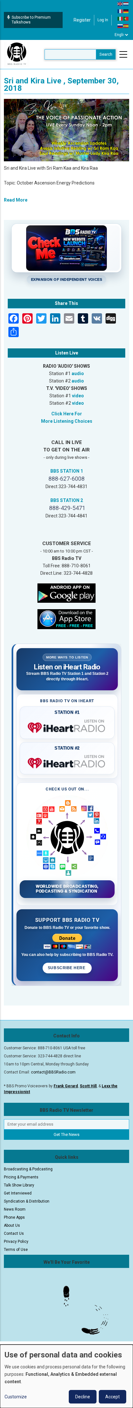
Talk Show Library (19, 1185)
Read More (15, 200)
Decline (82, 1396)
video (78, 395)
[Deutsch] (126, 11)
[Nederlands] (126, 3)
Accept (112, 1396)
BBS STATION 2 (66, 500)
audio (78, 373)
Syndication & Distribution (26, 1201)
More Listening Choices (66, 421)
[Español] (126, 26)
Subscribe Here (67, 968)
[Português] (126, 18)
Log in (102, 20)
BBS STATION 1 (66, 471)
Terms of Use (16, 1249)
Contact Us (14, 1233)
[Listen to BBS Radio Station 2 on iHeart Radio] (67, 761)
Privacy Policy (16, 1241)
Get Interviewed (18, 1193)
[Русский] (120, 26)
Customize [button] (16, 1396)
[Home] (17, 54)
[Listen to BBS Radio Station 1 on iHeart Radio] (67, 726)
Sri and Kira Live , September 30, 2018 (61, 84)
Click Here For (66, 413)
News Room (15, 1209)
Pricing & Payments (21, 1177)
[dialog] (66, 1376)
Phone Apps (14, 1217)
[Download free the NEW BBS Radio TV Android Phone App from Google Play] (66, 592)
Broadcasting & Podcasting (28, 1169)
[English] (120, 3)
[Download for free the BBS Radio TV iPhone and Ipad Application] (66, 618)
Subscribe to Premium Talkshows (31, 19)
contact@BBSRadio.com (53, 1072)
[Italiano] (120, 18)
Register (82, 20)
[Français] (120, 11)
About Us (12, 1225)
